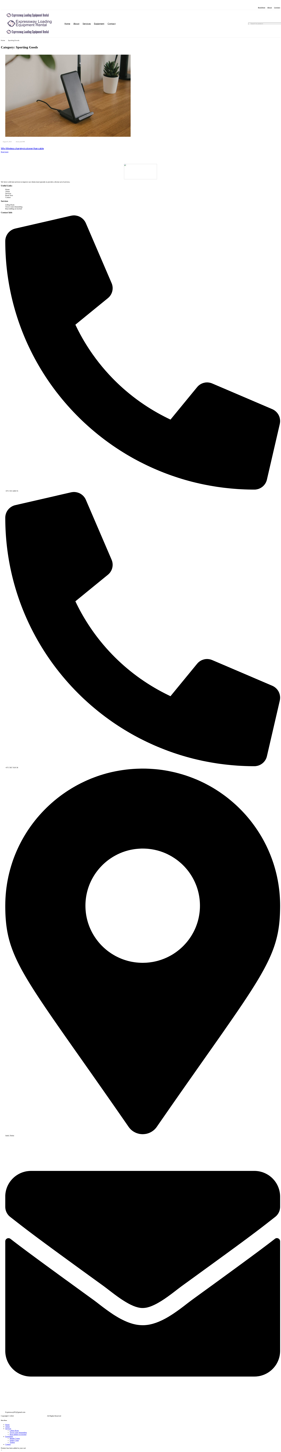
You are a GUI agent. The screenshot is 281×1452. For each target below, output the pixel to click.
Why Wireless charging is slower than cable (22, 148)
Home (3, 40)
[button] (1, 1450)
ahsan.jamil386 (20, 141)
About (269, 7)
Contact (277, 7)
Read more (4, 152)
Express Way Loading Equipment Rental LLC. (30, 1416)
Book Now (261, 7)
